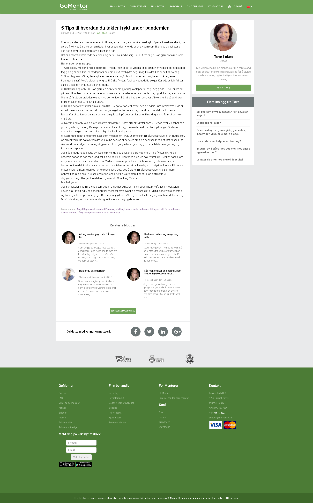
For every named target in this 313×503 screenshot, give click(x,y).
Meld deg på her (81, 457)
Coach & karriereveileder (121, 403)
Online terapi (138, 6)
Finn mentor (117, 6)
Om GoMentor (195, 6)
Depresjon (88, 209)
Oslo (161, 412)
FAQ (61, 398)
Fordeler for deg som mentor (174, 398)
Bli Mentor (164, 393)
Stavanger (164, 427)
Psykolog (113, 393)
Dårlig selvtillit (157, 209)
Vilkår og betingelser (69, 403)
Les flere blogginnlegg (123, 311)
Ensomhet (99, 209)
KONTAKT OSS (216, 6)
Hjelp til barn (115, 417)
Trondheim (164, 422)
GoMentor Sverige (68, 427)
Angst (80, 209)
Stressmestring (69, 212)
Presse (62, 417)
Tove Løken (101, 33)
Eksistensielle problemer (137, 209)
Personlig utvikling (115, 209)
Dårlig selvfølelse (87, 212)
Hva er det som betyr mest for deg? (218, 141)
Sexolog (113, 408)
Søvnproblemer (173, 209)
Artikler (62, 408)
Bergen (162, 417)
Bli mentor (157, 6)
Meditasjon (115, 212)
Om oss (63, 393)
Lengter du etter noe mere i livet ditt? (219, 159)
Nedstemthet (103, 212)
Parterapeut (115, 412)
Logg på (237, 6)
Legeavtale (175, 6)
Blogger (63, 412)
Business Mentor (117, 422)
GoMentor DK (65, 422)
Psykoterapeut (116, 398)
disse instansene (195, 498)
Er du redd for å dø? (208, 122)
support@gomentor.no (220, 417)
